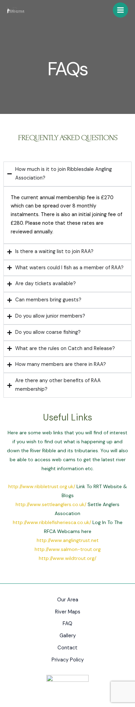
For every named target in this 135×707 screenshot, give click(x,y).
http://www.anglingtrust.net (68, 540)
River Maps (67, 612)
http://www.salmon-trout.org (68, 549)
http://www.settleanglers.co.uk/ (51, 504)
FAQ (67, 623)
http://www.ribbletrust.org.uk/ (41, 486)
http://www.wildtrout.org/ (67, 558)
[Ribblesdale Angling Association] (15, 10)
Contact (67, 648)
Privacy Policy (68, 660)
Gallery (68, 635)
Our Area (67, 600)
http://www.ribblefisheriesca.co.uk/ (52, 522)
